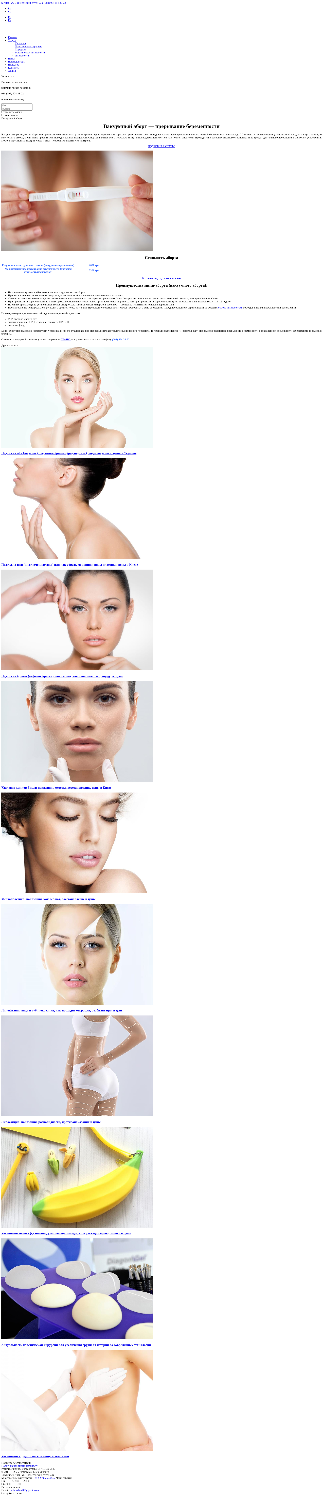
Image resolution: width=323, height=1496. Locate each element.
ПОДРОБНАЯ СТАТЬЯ (161, 146)
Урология (20, 43)
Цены (11, 58)
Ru (9, 8)
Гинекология (22, 55)
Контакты (13, 67)
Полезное (13, 64)
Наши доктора (16, 61)
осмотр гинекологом (230, 307)
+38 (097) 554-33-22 (54, 2)
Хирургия (20, 49)
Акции (12, 70)
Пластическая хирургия (28, 46)
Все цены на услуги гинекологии (161, 278)
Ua (9, 11)
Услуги (12, 40)
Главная (12, 37)
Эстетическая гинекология (30, 52)
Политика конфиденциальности (19, 1465)
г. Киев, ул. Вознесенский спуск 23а (22, 2)
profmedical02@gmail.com (24, 1490)
